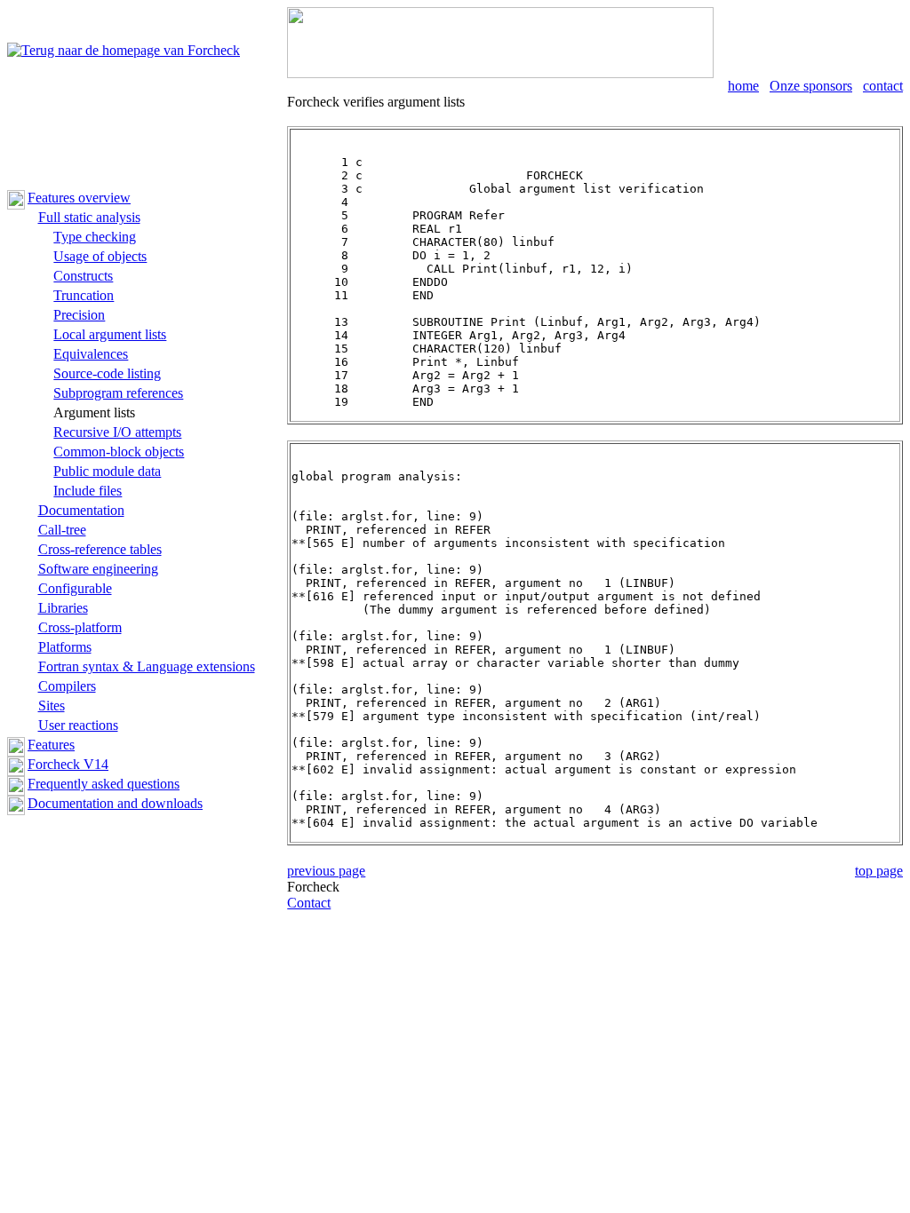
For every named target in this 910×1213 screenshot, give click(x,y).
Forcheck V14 (68, 764)
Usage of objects (100, 256)
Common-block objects (118, 451)
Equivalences (90, 353)
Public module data (107, 471)
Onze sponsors (811, 85)
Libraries (63, 607)
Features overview (79, 197)
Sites (51, 705)
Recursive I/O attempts (117, 432)
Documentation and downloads (115, 803)
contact (883, 85)
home (743, 85)
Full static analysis (89, 217)
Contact (309, 902)
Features (51, 744)
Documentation (81, 510)
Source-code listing (107, 373)
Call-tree (62, 529)
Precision (79, 314)
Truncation (83, 295)
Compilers (67, 686)
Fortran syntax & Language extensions (146, 666)
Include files (87, 490)
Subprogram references (118, 392)
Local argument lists (109, 334)
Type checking (94, 236)
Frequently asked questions (104, 783)
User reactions (78, 725)
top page (879, 870)
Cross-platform (80, 627)
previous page (326, 870)
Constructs (83, 275)
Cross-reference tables (100, 549)
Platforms (65, 646)
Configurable (75, 588)
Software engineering (98, 568)
